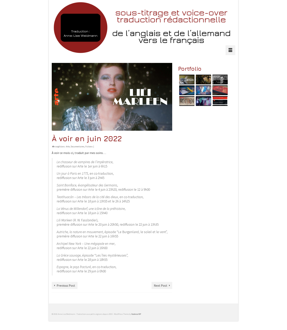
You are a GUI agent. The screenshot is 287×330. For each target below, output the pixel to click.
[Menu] (230, 50)
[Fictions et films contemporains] (203, 79)
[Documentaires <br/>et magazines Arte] (186, 79)
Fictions (89, 146)
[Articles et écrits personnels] (219, 101)
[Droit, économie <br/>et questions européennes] (203, 90)
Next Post (160, 285)
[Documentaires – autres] (186, 101)
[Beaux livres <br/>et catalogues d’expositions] (186, 90)
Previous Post (66, 285)
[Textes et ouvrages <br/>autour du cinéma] (219, 90)
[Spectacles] (203, 101)
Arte (68, 146)
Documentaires (77, 146)
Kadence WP (136, 314)
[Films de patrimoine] (219, 79)
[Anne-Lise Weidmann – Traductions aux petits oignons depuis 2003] (143, 27)
